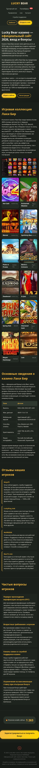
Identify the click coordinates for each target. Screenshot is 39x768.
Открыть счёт (25, 22)
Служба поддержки (19, 17)
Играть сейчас (8, 95)
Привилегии (12, 13)
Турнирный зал (11, 9)
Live (21, 13)
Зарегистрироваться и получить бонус (20, 734)
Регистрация (24, 96)
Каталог (28, 13)
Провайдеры (26, 9)
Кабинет (12, 23)
